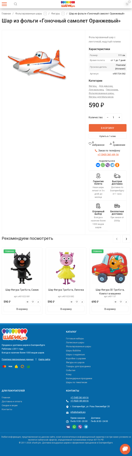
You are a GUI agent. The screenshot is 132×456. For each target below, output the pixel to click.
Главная (6, 13)
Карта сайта (44, 359)
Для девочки (106, 86)
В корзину (22, 309)
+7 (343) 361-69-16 (79, 397)
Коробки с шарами (76, 358)
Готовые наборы (75, 338)
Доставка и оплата (12, 401)
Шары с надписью (75, 354)
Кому (68, 374)
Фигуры (55, 13)
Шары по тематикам (76, 382)
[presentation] (117, 239)
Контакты (7, 409)
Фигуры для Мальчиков (101, 97)
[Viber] (108, 165)
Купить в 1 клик (108, 136)
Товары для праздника (78, 366)
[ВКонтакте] (98, 165)
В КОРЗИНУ (107, 128)
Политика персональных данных (18, 359)
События (70, 370)
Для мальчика (96, 89)
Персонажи (112, 89)
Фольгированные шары (28, 13)
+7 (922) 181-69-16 (79, 401)
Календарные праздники (79, 378)
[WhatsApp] (103, 165)
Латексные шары (75, 342)
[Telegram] (112, 165)
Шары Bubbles (73, 350)
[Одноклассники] (117, 165)
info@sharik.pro (77, 412)
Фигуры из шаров (75, 362)
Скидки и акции (10, 405)
